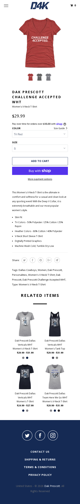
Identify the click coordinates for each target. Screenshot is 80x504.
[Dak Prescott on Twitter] (27, 435)
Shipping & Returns (40, 459)
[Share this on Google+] (48, 260)
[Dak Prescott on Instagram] (53, 435)
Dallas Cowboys (28, 270)
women (42, 270)
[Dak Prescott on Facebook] (40, 435)
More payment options (40, 179)
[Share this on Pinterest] (40, 260)
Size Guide (59, 128)
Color (16, 128)
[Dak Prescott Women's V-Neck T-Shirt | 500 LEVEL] (40, 42)
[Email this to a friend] (56, 260)
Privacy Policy (40, 475)
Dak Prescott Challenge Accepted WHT (44, 279)
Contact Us (40, 451)
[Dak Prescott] (40, 5)
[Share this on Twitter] (24, 260)
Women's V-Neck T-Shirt (41, 274)
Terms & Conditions (40, 467)
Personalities (19, 274)
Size (14, 142)
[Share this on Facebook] (32, 260)
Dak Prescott (55, 270)
